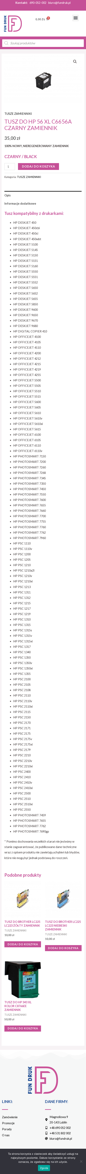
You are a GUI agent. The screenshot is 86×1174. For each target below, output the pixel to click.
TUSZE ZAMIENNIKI (18, 113)
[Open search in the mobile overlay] (43, 43)
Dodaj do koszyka (38, 166)
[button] (75, 18)
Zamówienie (10, 1117)
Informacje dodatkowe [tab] (20, 203)
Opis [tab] (7, 195)
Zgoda (44, 1168)
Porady (7, 1129)
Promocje (8, 1123)
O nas (6, 1135)
